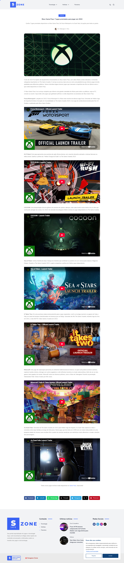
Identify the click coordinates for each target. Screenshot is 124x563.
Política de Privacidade (92, 551)
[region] (102, 549)
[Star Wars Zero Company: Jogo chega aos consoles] (64, 540)
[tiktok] (105, 524)
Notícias (62, 15)
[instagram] (101, 524)
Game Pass (73, 486)
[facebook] (94, 524)
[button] (29, 498)
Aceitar (110, 556)
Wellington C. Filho (64, 29)
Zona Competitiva (74, 523)
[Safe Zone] (17, 5)
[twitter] (97, 524)
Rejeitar (94, 556)
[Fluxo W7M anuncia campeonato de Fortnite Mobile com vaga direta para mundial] (64, 527)
